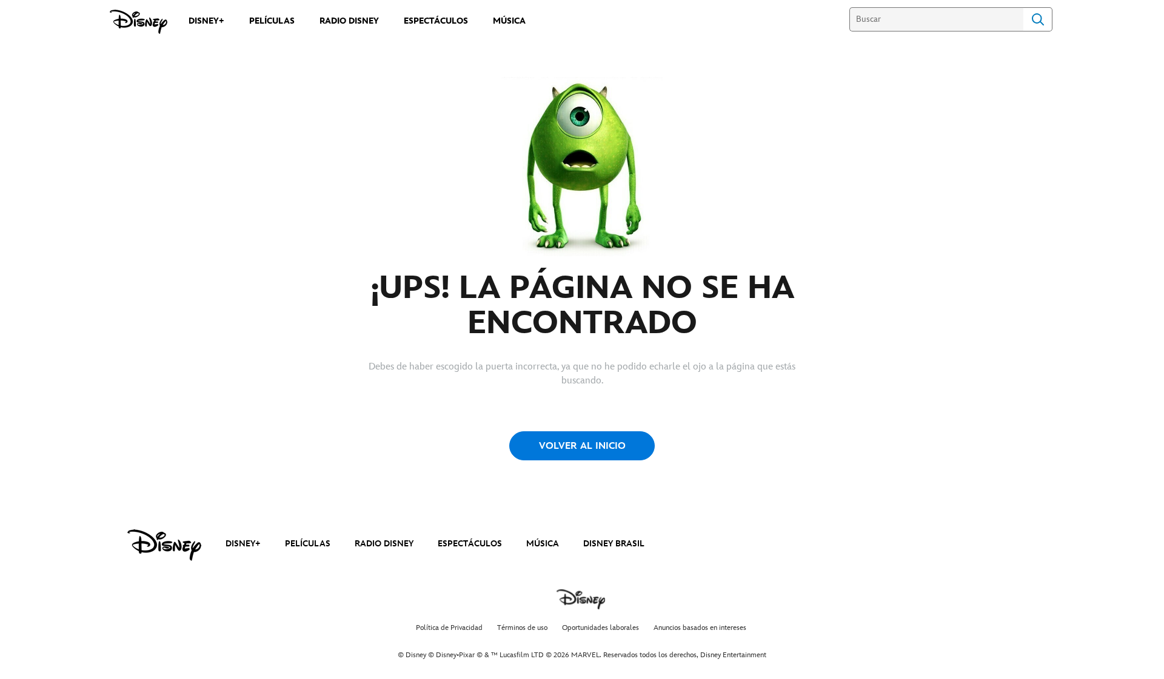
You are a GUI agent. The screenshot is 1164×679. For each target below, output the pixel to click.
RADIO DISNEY (384, 543)
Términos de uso (522, 627)
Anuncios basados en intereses (700, 627)
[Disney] (138, 22)
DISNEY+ (243, 543)
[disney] (164, 545)
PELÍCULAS (307, 543)
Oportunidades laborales (600, 627)
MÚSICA (542, 543)
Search (1037, 19)
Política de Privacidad (449, 627)
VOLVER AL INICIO (582, 446)
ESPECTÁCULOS (470, 543)
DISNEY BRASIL (613, 543)
